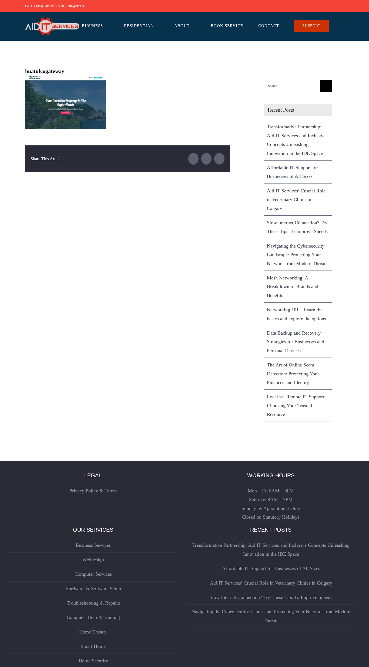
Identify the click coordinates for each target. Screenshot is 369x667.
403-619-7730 (54, 6)
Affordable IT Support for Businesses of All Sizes (271, 568)
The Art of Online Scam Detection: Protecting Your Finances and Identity (293, 373)
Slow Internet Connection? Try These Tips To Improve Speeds (271, 597)
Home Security (93, 660)
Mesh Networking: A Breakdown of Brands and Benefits (292, 286)
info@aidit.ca (76, 6)
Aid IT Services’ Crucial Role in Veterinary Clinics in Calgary (296, 199)
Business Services (93, 545)
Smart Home (93, 646)
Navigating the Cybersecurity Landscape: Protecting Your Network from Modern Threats (297, 254)
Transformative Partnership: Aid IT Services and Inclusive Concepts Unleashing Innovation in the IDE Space (271, 549)
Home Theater (93, 632)
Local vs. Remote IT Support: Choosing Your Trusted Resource (296, 405)
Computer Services (93, 574)
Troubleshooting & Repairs (93, 603)
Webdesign (93, 559)
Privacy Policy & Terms (93, 490)
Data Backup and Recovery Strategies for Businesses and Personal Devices (295, 341)
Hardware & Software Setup (93, 588)
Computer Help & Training (93, 617)
